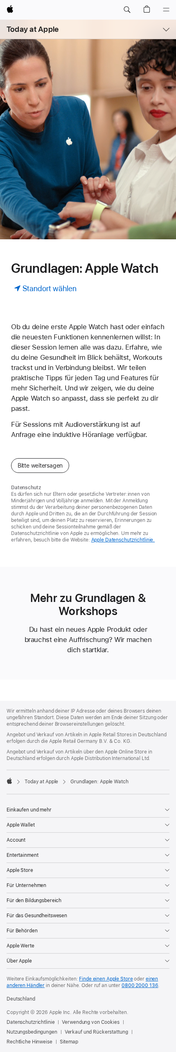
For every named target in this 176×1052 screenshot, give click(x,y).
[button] (127, 10)
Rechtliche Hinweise (29, 1042)
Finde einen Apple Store (106, 979)
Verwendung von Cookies (90, 1022)
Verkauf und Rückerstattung (96, 1032)
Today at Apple (33, 29)
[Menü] (166, 10)
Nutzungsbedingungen (32, 1032)
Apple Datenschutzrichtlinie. (123, 540)
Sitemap (69, 1042)
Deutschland (21, 999)
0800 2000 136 (140, 985)
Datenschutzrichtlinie (30, 1022)
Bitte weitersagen (40, 465)
